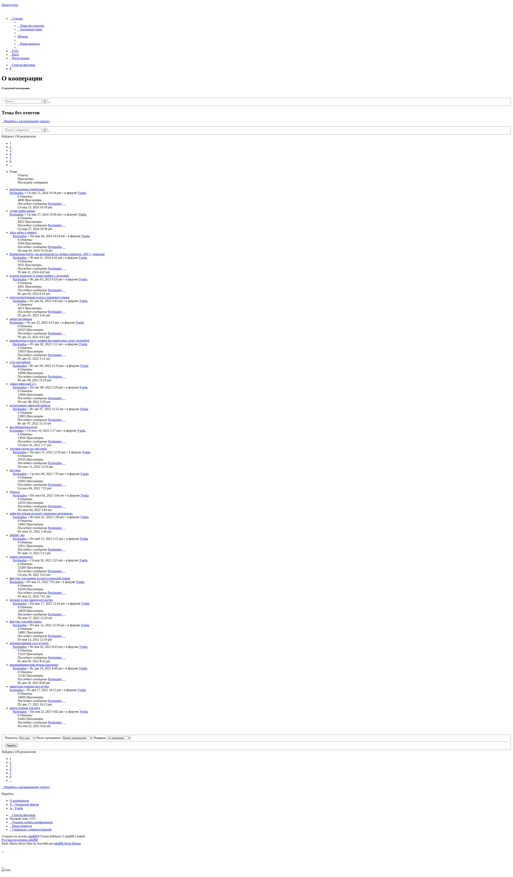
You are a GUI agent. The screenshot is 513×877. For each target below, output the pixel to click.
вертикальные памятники (27, 189)
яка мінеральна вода (23, 427)
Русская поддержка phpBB (20, 840)
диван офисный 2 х (23, 383)
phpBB (32, 836)
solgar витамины (21, 319)
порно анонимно (21, 556)
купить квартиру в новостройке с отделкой (39, 275)
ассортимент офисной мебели (30, 405)
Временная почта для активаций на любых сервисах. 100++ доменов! (57, 254)
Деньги (15, 492)
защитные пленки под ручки (29, 686)
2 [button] (10, 147)
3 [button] (10, 150)
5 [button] (10, 157)
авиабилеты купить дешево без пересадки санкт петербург (50, 340)
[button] (11, 165)
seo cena (15, 470)
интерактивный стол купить (29, 643)
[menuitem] (31, 25)
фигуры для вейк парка (25, 621)
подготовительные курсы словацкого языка (39, 297)
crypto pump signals (22, 211)
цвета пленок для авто (25, 708)
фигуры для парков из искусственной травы (40, 578)
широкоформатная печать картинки (34, 664)
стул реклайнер (20, 362)
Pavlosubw (17, 193)
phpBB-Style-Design (67, 843)
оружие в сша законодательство (31, 600)
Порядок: (100, 738)
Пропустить (10, 5)
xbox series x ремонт (23, 232)
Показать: (12, 738)
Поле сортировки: (49, 738)
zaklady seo (17, 535)
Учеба (82, 193)
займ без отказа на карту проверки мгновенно (41, 513)
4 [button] (10, 154)
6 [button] (10, 161)
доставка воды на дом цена (28, 448)
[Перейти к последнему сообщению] (64, 203)
